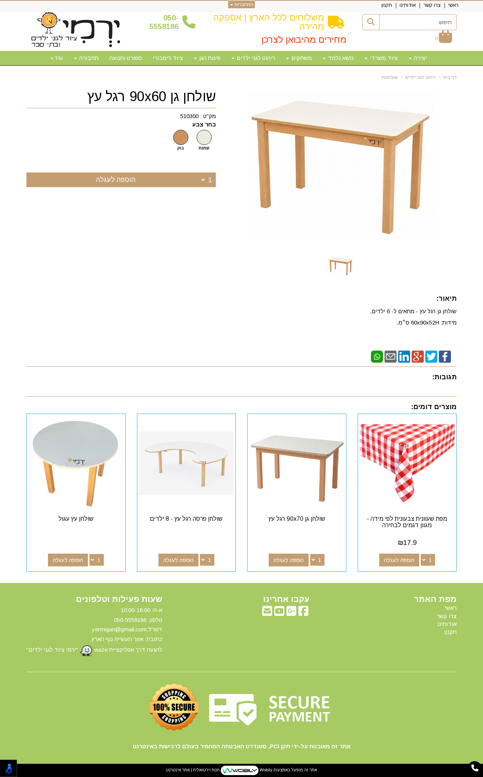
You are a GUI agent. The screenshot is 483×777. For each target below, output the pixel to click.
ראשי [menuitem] (453, 5)
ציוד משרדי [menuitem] (383, 58)
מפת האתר (435, 599)
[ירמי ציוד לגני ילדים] (76, 30)
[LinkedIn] (404, 356)
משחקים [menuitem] (301, 58)
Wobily (265, 770)
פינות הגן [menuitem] (209, 58)
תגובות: (444, 377)
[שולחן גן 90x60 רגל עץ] (340, 266)
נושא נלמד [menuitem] (340, 58)
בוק (180, 148)
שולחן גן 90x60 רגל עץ (151, 96)
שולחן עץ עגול (76, 518)
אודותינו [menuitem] (408, 5)
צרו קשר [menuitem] (432, 5)
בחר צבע (204, 124)
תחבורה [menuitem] (88, 58)
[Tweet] (431, 356)
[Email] (391, 356)
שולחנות (389, 77)
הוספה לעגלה (115, 179)
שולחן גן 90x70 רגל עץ (296, 518)
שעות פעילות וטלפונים (119, 599)
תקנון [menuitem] (386, 5)
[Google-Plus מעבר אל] (291, 613)
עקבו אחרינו (286, 599)
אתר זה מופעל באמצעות (241, 770)
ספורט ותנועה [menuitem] (125, 58)
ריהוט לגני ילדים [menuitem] (255, 58)
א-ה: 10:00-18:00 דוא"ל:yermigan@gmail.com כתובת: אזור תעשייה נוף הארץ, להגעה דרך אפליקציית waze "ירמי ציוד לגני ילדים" (94, 630)
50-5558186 (163, 22)
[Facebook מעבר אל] (303, 613)
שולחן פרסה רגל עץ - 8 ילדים (186, 518)
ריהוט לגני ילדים (420, 77)
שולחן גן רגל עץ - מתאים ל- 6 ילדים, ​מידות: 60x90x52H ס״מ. (413, 317)
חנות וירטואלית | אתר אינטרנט (193, 770)
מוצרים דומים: (434, 407)
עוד (58, 58)
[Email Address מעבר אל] (267, 613)
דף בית (450, 77)
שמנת (203, 148)
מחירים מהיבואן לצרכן (303, 39)
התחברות (243, 4)
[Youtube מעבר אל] (279, 613)
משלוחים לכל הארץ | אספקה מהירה (268, 21)
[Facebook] (445, 356)
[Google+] (418, 356)
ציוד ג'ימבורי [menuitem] (168, 58)
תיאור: (446, 298)
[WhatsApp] (377, 356)
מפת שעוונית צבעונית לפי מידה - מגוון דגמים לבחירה (407, 522)
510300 (189, 116)
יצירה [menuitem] (419, 58)
